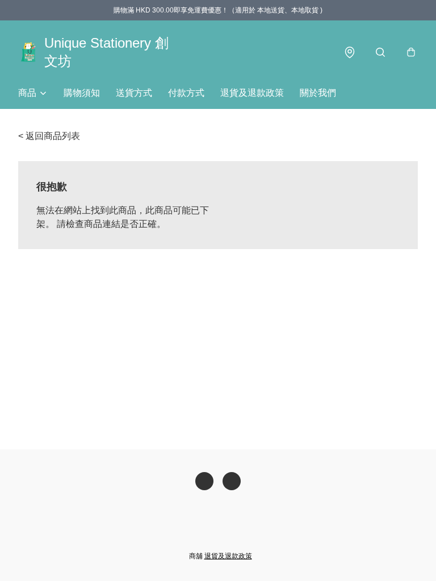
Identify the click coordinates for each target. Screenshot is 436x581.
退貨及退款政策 (252, 93)
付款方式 (186, 93)
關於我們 (318, 93)
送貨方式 (134, 93)
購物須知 (82, 93)
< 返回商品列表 (49, 136)
